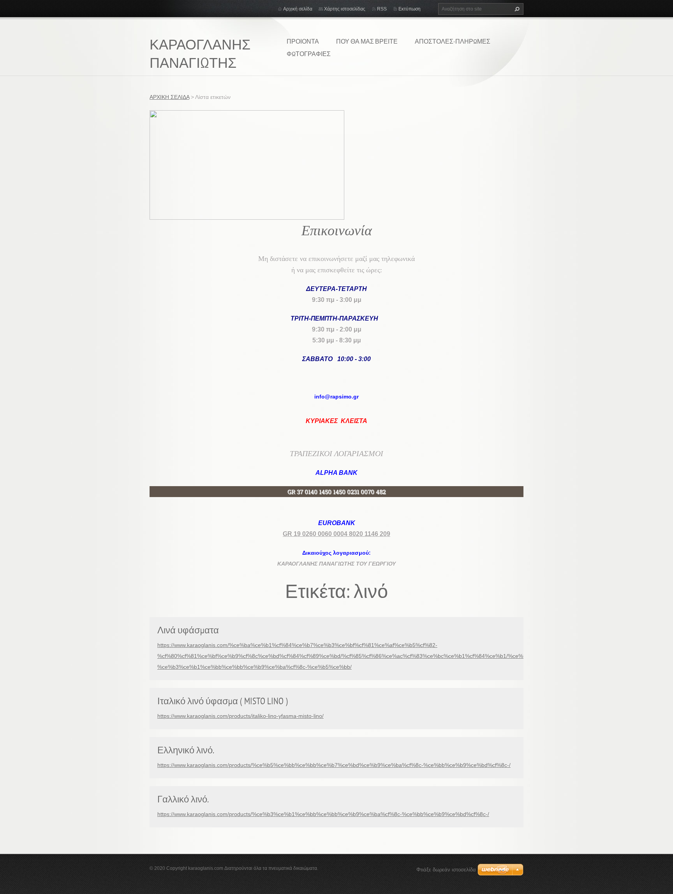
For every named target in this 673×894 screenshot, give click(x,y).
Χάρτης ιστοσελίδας (344, 9)
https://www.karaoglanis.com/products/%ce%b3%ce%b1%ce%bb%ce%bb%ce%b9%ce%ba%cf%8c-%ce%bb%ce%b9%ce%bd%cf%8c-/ (323, 814)
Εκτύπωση (409, 9)
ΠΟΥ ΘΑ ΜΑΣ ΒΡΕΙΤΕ (367, 41)
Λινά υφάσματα (188, 630)
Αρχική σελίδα (297, 9)
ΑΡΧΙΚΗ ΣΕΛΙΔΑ (169, 97)
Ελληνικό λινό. (185, 750)
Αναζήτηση (516, 9)
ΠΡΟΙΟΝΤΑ (303, 41)
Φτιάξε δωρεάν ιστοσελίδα (446, 870)
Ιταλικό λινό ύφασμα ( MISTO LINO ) (222, 701)
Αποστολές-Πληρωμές (452, 41)
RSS (382, 9)
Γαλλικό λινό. (183, 799)
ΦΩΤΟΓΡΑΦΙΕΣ (309, 54)
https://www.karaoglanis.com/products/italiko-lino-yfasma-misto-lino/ (240, 716)
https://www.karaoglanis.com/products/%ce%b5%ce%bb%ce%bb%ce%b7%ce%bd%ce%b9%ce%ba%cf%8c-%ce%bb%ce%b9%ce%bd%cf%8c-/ (334, 765)
